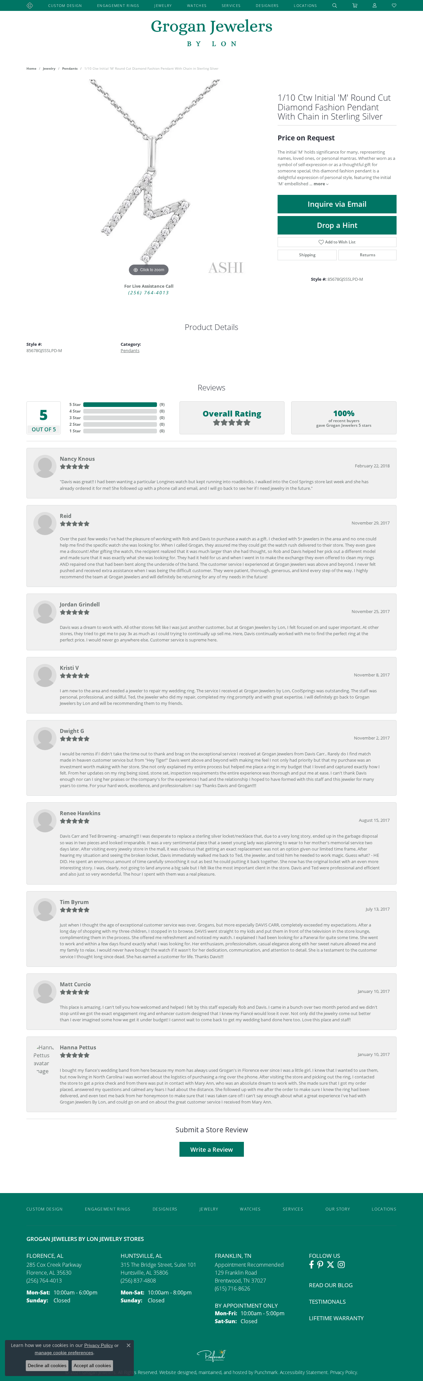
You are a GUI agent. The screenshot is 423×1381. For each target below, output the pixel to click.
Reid (65, 516)
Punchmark (266, 1372)
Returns (367, 255)
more (320, 184)
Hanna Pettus (78, 1047)
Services (231, 5)
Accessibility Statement (304, 1372)
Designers (267, 5)
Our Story (338, 1209)
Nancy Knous (77, 458)
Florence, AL (44, 1255)
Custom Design (65, 5)
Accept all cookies (92, 1365)
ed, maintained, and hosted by (222, 1372)
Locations (305, 5)
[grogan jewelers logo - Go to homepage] (211, 33)
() (162, 404)
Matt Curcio (75, 984)
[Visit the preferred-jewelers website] (211, 1355)
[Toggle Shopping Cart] (355, 5)
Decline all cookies (47, 1365)
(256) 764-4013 (148, 293)
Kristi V (69, 668)
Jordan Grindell (80, 604)
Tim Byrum (74, 902)
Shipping (307, 255)
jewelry (49, 68)
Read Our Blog (331, 1285)
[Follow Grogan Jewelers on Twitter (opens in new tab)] (330, 1265)
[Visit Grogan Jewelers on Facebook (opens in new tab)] (311, 1265)
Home (31, 68)
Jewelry (163, 5)
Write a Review (211, 1149)
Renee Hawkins (80, 813)
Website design (175, 1372)
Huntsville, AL (141, 1255)
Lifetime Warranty (336, 1318)
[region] (149, 179)
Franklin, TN (233, 1255)
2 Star (75, 424)
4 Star (75, 411)
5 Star (75, 404)
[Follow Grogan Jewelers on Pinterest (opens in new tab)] (320, 1265)
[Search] (334, 5)
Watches (197, 5)
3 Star (75, 417)
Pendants (70, 68)
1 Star (75, 431)
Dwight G (72, 731)
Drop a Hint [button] (337, 225)
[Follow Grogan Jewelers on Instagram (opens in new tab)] (341, 1265)
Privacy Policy (343, 1372)
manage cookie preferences (64, 1352)
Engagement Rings (118, 5)
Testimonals (327, 1301)
